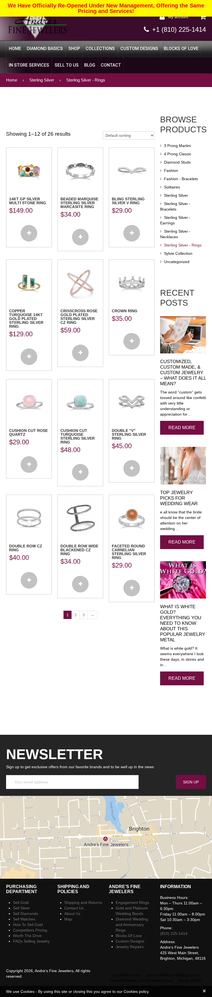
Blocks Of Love (181, 48)
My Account (178, 17)
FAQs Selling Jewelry (31, 941)
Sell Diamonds (25, 913)
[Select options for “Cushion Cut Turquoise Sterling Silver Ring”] (80, 472)
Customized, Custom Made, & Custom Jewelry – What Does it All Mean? (183, 372)
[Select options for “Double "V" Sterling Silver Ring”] (131, 468)
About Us (72, 913)
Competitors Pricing (30, 930)
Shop (74, 48)
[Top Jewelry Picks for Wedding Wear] (183, 465)
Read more (181, 427)
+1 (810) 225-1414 (179, 29)
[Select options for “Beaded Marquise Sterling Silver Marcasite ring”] (80, 237)
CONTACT (111, 65)
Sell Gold (21, 902)
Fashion (171, 170)
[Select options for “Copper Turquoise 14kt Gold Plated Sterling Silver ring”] (29, 356)
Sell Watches (24, 919)
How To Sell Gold (28, 924)
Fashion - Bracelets (181, 179)
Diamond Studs (177, 162)
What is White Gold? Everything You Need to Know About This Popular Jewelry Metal (182, 623)
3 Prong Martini (177, 145)
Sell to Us (67, 65)
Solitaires (172, 187)
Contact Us (74, 908)
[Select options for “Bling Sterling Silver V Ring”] (131, 233)
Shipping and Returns (83, 902)
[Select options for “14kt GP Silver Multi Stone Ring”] (29, 233)
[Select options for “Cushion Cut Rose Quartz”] (29, 464)
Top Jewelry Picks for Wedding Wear (179, 498)
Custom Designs (139, 48)
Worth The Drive (27, 935)
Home (15, 48)
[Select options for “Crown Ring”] (131, 341)
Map (68, 919)
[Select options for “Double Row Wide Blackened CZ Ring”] (80, 584)
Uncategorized (176, 261)
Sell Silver (21, 908)
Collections (100, 48)
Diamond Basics (45, 48)
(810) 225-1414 (173, 933)
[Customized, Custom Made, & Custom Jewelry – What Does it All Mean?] (183, 334)
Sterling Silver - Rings (183, 245)
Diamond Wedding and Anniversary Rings (132, 924)
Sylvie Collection (178, 253)
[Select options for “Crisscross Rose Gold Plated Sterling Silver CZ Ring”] (80, 353)
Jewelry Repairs (130, 946)
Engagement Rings (132, 902)
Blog (89, 65)
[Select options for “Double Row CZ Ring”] (29, 580)
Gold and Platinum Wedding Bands (172, 975)
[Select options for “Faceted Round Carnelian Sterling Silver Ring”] (131, 588)
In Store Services (29, 65)
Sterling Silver (41, 80)
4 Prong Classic (177, 154)
